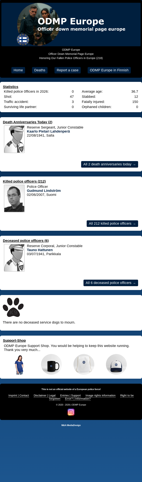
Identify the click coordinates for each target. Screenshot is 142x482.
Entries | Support (70, 395)
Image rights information (101, 395)
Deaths (39, 70)
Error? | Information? (78, 398)
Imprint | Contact (18, 395)
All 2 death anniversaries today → (109, 164)
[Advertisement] (71, 459)
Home (18, 70)
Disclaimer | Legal (44, 395)
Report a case (67, 70)
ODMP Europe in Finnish (109, 70)
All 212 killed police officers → (112, 223)
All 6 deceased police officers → (111, 283)
